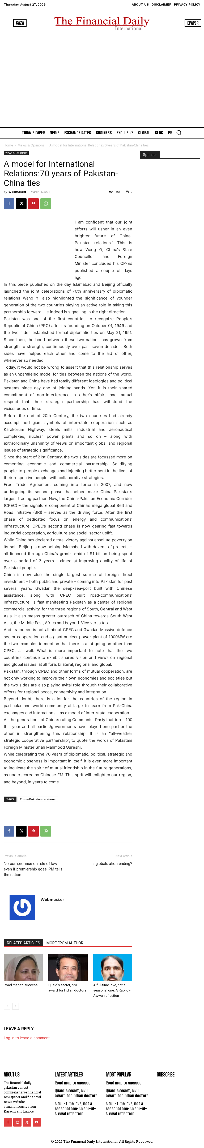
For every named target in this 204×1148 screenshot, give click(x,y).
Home (8, 145)
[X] (21, 203)
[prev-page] (7, 1006)
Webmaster (17, 192)
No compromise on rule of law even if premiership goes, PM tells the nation (33, 869)
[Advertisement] (102, 78)
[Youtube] (37, 1122)
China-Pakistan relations (38, 799)
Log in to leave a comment (27, 1037)
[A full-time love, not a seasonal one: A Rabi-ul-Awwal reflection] (112, 967)
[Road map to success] (23, 967)
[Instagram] (17, 1122)
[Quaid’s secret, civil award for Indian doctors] (67, 967)
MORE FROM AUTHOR (64, 943)
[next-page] (15, 1006)
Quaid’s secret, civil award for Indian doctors (76, 1093)
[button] (178, 132)
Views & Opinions (31, 145)
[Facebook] (9, 203)
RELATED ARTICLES (23, 943)
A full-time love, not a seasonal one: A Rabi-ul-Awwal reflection (111, 990)
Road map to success (20, 985)
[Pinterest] (33, 203)
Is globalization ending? (111, 863)
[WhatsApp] (45, 203)
